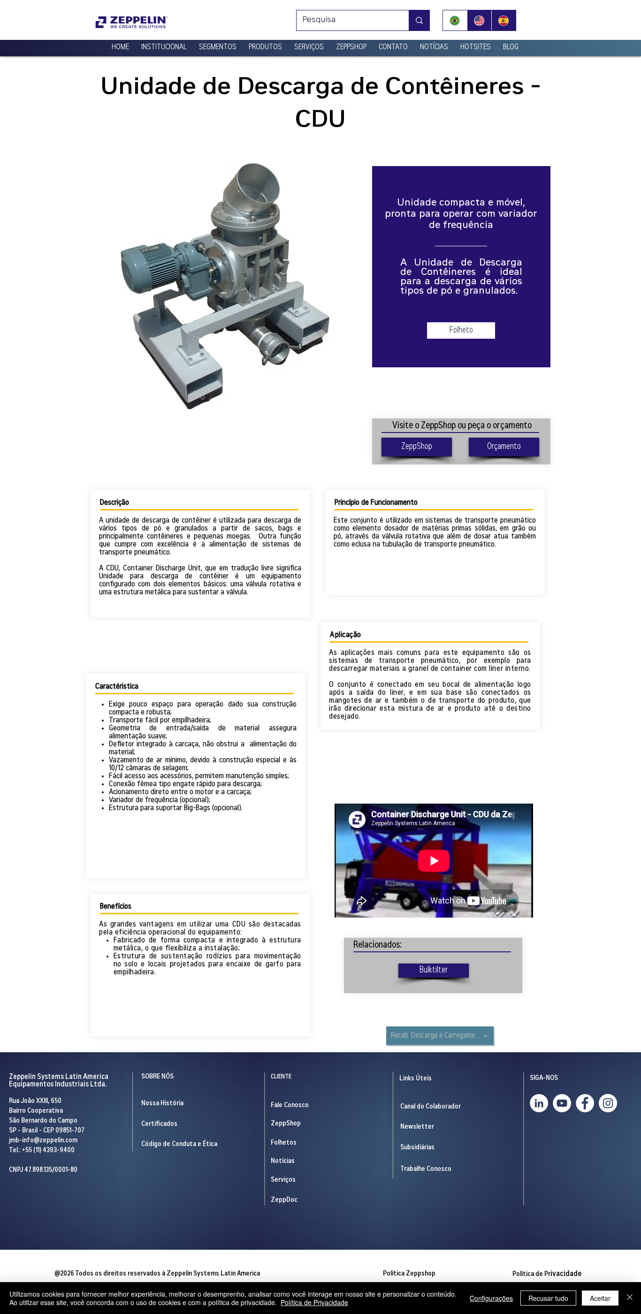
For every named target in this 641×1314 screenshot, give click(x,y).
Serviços (283, 1180)
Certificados (159, 1124)
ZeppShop (286, 1123)
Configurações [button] (491, 1298)
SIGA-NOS (544, 1078)
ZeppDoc (284, 1200)
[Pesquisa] (419, 20)
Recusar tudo (548, 1298)
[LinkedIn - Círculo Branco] (539, 1103)
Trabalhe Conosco (425, 1169)
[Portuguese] (455, 20)
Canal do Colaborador (430, 1106)
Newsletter (417, 1127)
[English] (479, 20)
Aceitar (600, 1298)
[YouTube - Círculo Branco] (562, 1103)
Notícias (283, 1161)
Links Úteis (415, 1078)
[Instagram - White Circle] (608, 1103)
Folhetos (284, 1143)
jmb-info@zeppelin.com (43, 1140)
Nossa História (162, 1103)
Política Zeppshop (409, 1273)
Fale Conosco (290, 1105)
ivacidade (546, 1274)
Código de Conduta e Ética (179, 1144)
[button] (164, 43)
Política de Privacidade (314, 1302)
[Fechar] (629, 1298)
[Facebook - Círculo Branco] (585, 1103)
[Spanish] (503, 20)
